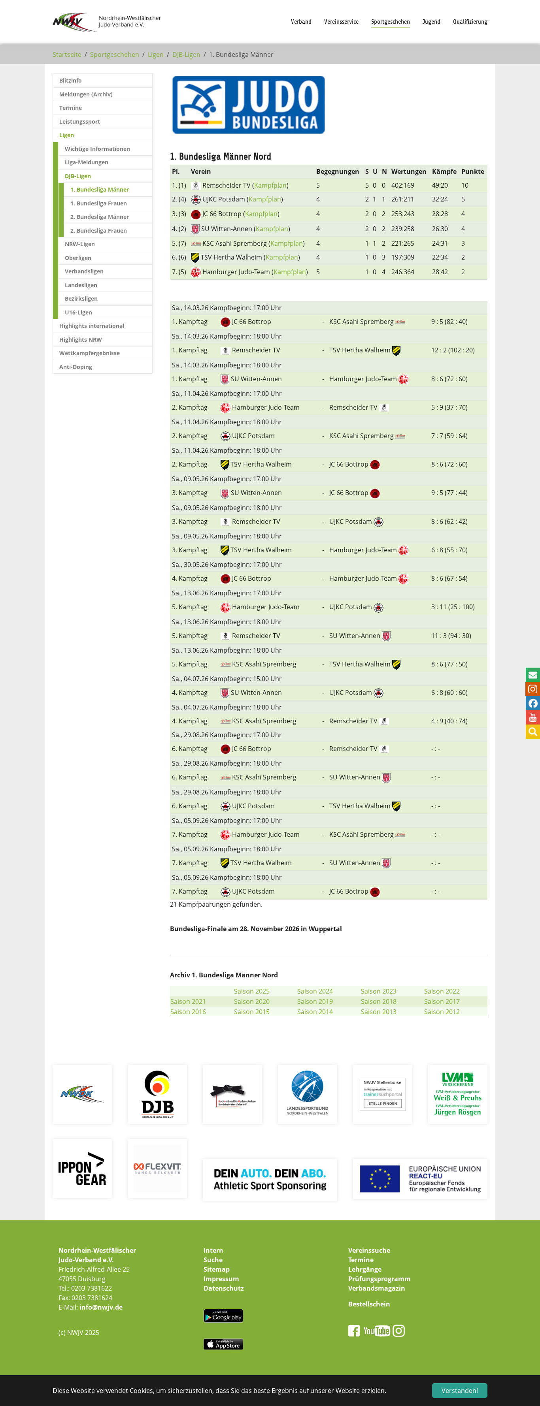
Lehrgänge (364, 1269)
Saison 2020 (252, 1001)
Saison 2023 (379, 991)
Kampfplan (270, 185)
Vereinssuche (369, 1250)
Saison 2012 (442, 1011)
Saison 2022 (442, 991)
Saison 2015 (252, 1011)
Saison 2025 (252, 991)
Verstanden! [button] (460, 1390)
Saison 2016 (188, 1011)
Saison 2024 (315, 991)
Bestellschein (369, 1304)
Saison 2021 (188, 1001)
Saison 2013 (379, 1011)
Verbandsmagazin (376, 1288)
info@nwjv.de (101, 1307)
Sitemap (217, 1269)
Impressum (221, 1278)
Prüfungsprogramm (379, 1278)
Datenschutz (224, 1288)
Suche (213, 1259)
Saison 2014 (315, 1011)
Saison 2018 (379, 1001)
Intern (213, 1250)
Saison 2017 (442, 1001)
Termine (361, 1259)
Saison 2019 (315, 1001)
